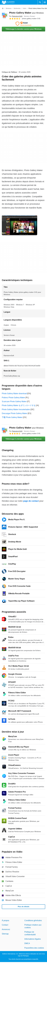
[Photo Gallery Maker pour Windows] (4, 15)
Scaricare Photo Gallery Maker (14, 401)
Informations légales (32, 939)
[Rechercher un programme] (40, 2)
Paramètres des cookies (34, 948)
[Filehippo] (8, 2)
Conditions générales (33, 920)
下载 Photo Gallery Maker (12, 417)
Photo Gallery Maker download (14, 393)
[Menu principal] (44, 2)
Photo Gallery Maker (26, 12)
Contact (5, 925)
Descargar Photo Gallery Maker (14, 413)
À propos (5, 920)
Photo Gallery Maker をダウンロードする (18, 405)
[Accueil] (3, 8)
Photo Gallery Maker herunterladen (16, 409)
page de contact (31, 501)
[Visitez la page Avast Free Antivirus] (23, 24)
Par (15, 16)
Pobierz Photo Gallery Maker (13, 398)
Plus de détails (23, 906)
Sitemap (5, 934)
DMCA (27, 943)
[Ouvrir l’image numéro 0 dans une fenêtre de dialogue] (19, 225)
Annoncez (6, 929)
